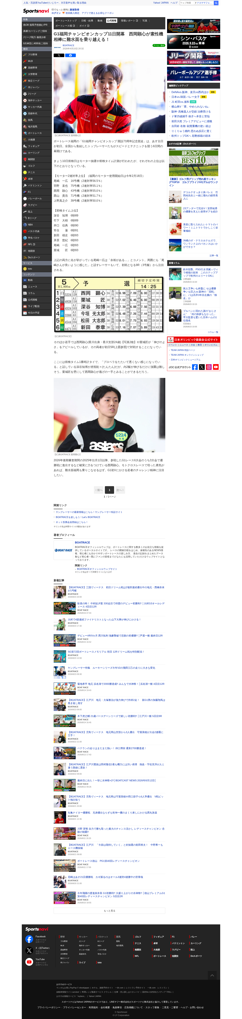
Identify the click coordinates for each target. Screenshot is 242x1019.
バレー (194, 937)
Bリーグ (101, 941)
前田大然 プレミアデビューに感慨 (191, 121)
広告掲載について (133, 1007)
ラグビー (176, 949)
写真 (144, 20)
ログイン (56, 13)
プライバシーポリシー (48, 1007)
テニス (138, 943)
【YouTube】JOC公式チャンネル (216, 367)
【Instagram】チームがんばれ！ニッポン (209, 367)
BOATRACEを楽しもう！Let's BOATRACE (78, 517)
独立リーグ (64, 958)
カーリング (196, 943)
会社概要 (105, 1007)
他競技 (175, 956)
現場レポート (128, 20)
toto (100, 962)
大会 (193, 345)
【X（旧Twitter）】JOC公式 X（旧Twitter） (202, 367)
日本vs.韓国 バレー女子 (185, 96)
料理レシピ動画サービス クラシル (97, 992)
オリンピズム (211, 345)
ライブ (82, 962)
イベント (172, 345)
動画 (100, 20)
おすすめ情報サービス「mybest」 (71, 996)
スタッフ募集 (152, 1007)
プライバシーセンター (74, 1007)
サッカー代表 (84, 950)
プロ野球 (63, 941)
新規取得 (74, 9)
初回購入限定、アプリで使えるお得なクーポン (90, 13)
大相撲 (156, 949)
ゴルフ (138, 937)
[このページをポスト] (59, 55)
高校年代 (82, 954)
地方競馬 (119, 945)
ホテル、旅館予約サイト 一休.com (107, 988)
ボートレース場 (63, 25)
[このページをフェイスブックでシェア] (70, 55)
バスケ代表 (102, 950)
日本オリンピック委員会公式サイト (193, 340)
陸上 (193, 949)
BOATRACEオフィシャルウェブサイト (97, 569)
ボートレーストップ (66, 20)
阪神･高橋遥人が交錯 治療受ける (191, 111)
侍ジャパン (64, 962)
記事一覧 (214, 255)
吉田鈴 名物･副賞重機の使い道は (191, 126)
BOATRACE (68, 45)
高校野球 (63, 950)
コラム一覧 (213, 332)
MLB (62, 945)
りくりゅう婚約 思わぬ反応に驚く (191, 130)
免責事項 (117, 1007)
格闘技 (138, 949)
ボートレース (159, 956)
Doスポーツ (196, 956)
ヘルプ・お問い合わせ (192, 1007)
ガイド (82, 25)
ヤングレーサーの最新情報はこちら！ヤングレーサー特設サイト (89, 512)
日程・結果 (87, 20)
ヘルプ (174, 2)
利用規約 (93, 1007)
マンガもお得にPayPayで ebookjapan (72, 988)
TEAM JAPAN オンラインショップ (187, 355)
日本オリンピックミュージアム (186, 359)
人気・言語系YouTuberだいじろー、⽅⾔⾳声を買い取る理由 (55, 2)
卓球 (155, 943)
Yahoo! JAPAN (160, 2)
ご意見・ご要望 (170, 1007)
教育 (200, 345)
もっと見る (109, 910)
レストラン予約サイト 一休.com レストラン (146, 988)
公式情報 (112, 20)
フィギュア (158, 937)
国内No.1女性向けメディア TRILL (157, 992)
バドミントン (178, 943)
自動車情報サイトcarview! (67, 992)
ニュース (184, 345)
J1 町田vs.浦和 (180, 101)
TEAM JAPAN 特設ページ (183, 350)
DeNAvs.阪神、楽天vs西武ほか (190, 92)
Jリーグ (82, 941)
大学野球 (63, 954)
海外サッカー (84, 945)
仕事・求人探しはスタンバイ (127, 992)
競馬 (118, 941)
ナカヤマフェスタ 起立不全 (205, 3)
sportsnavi (36, 929)
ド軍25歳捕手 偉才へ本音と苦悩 (190, 116)
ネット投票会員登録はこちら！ (72, 522)
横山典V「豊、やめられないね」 (190, 106)
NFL (137, 956)
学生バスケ (102, 954)
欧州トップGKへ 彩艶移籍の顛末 (191, 135)
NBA (99, 945)
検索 (216, 3)
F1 (173, 937)
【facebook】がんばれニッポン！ (195, 367)
